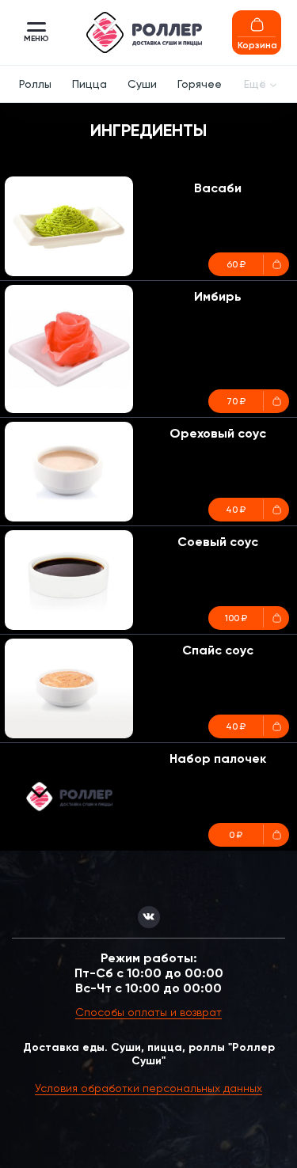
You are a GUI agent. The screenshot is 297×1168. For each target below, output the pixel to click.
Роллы (35, 84)
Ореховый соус (217, 433)
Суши (142, 84)
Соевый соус (217, 541)
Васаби (218, 187)
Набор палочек (217, 758)
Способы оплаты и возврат (148, 1012)
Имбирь (218, 296)
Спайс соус (217, 650)
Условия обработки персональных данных (148, 1088)
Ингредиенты (148, 130)
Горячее (199, 84)
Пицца (89, 84)
